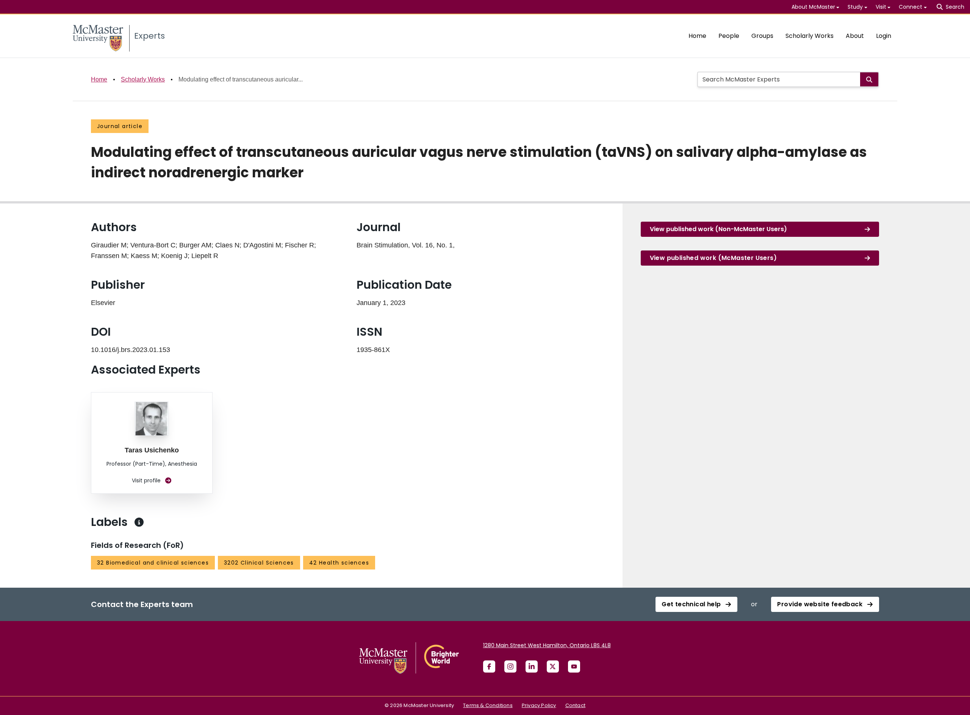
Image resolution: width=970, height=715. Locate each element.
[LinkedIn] (532, 666)
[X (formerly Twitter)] (553, 666)
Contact (575, 705)
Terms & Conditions (488, 705)
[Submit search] (869, 79)
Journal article (119, 126)
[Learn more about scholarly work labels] (139, 522)
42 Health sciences (339, 562)
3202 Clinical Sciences (259, 562)
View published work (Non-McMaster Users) (718, 229)
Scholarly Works (809, 35)
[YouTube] (574, 666)
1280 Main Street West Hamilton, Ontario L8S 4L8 (547, 645)
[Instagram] (510, 666)
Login (883, 35)
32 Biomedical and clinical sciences (153, 562)
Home (697, 35)
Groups (762, 35)
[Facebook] (489, 666)
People (728, 35)
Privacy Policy (539, 705)
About (855, 35)
